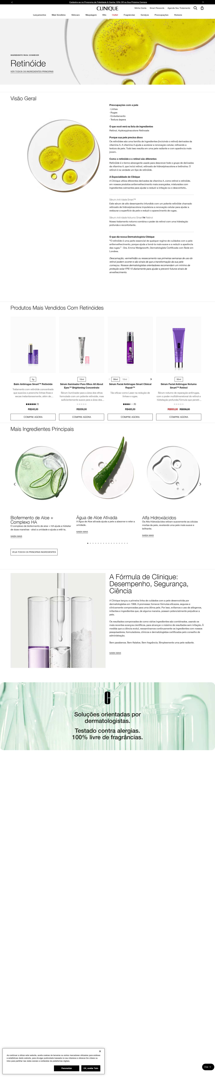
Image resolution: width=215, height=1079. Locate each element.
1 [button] (88, 543)
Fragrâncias (129, 15)
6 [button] (101, 543)
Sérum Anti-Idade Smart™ (122, 199)
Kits (104, 15)
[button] (202, 8)
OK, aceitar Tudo (91, 1068)
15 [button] (124, 543)
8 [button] (106, 543)
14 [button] (122, 543)
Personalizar (66, 1068)
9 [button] (109, 543)
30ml (115, 379)
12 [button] (117, 543)
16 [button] (127, 543)
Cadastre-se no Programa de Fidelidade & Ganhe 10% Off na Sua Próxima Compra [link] (108, 2)
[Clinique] (107, 9)
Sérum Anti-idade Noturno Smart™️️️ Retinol (131, 217)
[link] (33, 345)
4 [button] (96, 543)
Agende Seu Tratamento (179, 8)
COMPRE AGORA (33, 417)
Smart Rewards (157, 8)
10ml (124, 379)
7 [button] (103, 543)
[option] (42, 486)
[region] (53, 1061)
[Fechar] (100, 1051)
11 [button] (114, 543)
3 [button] (93, 543)
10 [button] (111, 543)
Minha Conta (140, 8)
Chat (206, 1067)
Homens (178, 15)
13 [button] (119, 543)
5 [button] (98, 543)
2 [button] (90, 543)
